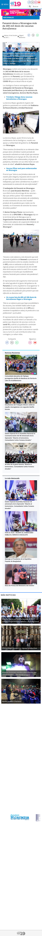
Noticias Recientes (12, 353)
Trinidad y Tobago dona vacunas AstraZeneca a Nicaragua (19, 98)
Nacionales (8, 17)
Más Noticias (8, 595)
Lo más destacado (12, 478)
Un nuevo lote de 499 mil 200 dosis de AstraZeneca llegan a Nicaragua (21, 298)
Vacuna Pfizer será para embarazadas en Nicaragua (21, 169)
